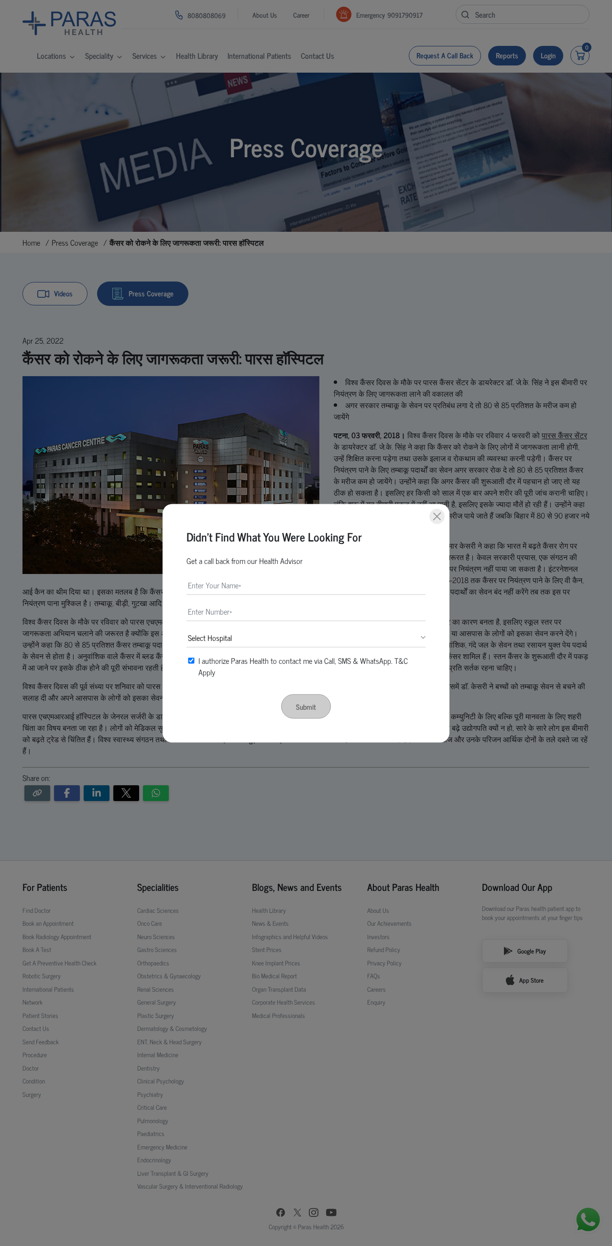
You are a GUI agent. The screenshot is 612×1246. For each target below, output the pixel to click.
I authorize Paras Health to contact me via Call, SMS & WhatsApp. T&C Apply (303, 665)
